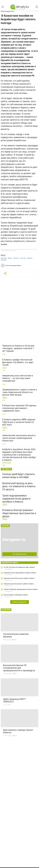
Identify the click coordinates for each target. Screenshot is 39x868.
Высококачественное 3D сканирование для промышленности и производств (19, 668)
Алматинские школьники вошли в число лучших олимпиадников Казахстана (18, 438)
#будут (10, 258)
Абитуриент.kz (14, 539)
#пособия (4, 258)
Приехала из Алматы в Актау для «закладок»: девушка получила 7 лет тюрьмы (18, 348)
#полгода (23, 258)
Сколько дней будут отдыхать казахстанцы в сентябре (18, 476)
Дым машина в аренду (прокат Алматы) (18, 731)
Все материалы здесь (19, 554)
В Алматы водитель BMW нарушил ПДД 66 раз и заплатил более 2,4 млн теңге (18, 422)
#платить (16, 258)
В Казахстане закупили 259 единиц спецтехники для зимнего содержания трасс (19, 408)
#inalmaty (3, 260)
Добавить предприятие (19, 602)
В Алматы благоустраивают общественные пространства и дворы (19, 513)
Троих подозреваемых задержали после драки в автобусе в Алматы (16, 498)
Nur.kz (3, 255)
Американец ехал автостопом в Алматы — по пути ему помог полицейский (17, 378)
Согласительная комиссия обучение (16, 635)
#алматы (29, 258)
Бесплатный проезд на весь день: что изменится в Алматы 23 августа (19, 486)
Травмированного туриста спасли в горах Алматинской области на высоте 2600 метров (19, 392)
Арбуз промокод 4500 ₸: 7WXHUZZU (14, 700)
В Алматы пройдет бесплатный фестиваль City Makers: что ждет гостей (17, 362)
